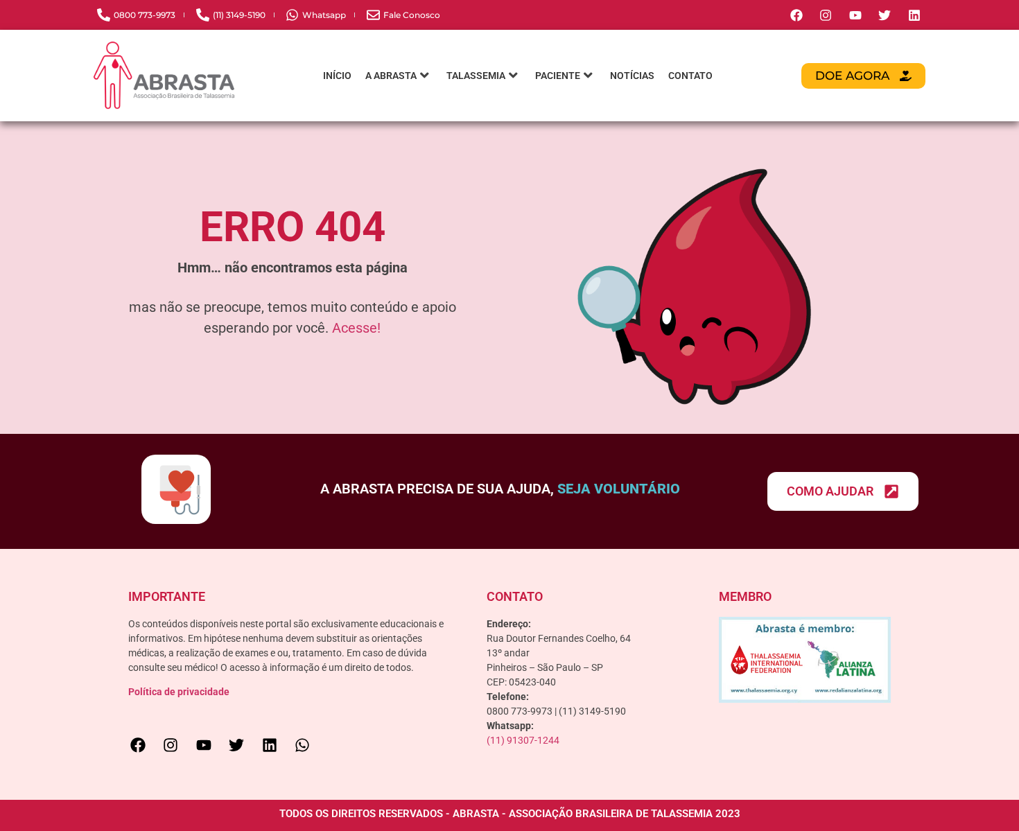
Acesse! (356, 328)
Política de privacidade (178, 691)
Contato (690, 75)
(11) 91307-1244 (523, 740)
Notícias (632, 75)
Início (337, 75)
